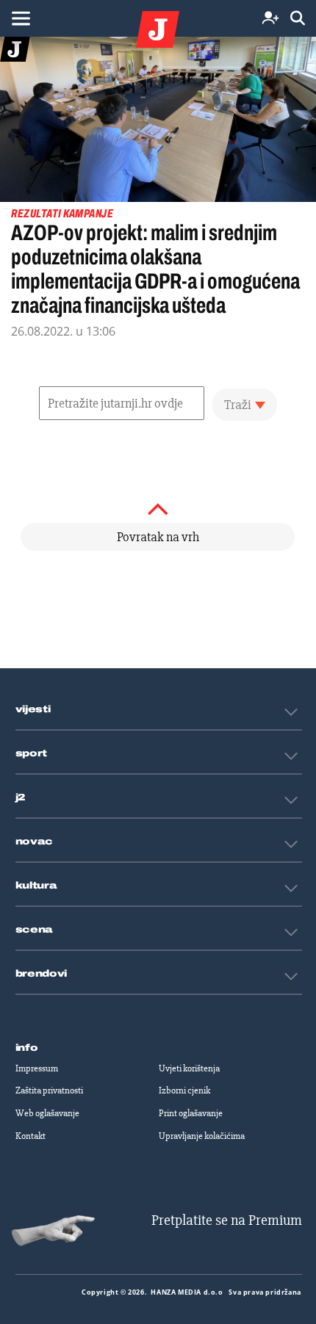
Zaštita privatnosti (49, 1090)
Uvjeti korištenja (189, 1068)
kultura (36, 885)
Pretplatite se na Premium (226, 1220)
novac (34, 841)
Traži (237, 405)
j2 (20, 797)
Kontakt (30, 1136)
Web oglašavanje (47, 1113)
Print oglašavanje (191, 1113)
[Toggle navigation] (20, 18)
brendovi (41, 974)
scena (34, 930)
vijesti (33, 709)
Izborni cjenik (184, 1090)
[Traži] (298, 18)
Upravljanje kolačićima (202, 1136)
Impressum (36, 1068)
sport (31, 753)
